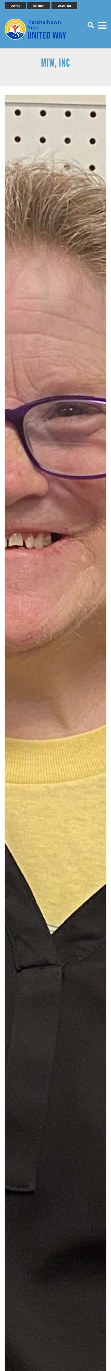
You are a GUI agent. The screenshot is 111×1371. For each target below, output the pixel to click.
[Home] (38, 29)
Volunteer (64, 5)
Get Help (38, 5)
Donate (15, 5)
